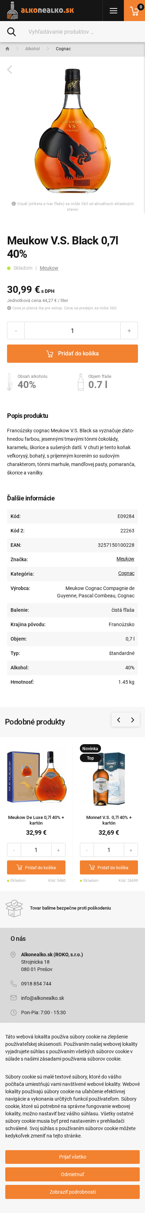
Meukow (49, 268)
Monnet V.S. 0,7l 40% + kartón (109, 820)
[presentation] (119, 720)
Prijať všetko (72, 1157)
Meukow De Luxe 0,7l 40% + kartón (36, 820)
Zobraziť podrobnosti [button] (73, 1192)
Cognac (126, 573)
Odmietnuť (72, 1174)
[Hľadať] (11, 31)
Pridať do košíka (78, 353)
